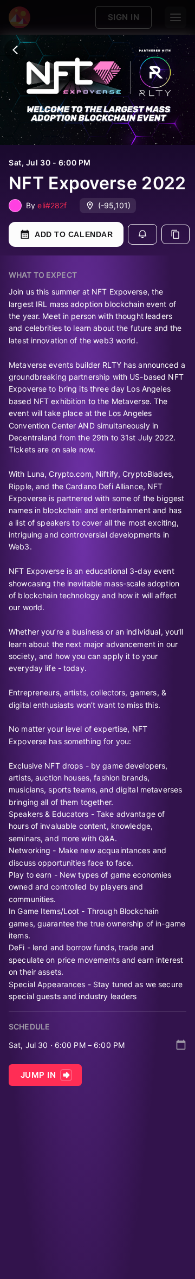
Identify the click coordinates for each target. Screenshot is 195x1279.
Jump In (38, 1075)
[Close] (15, 50)
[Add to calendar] (181, 1044)
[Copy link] (175, 234)
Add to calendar (74, 234)
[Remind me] (142, 234)
